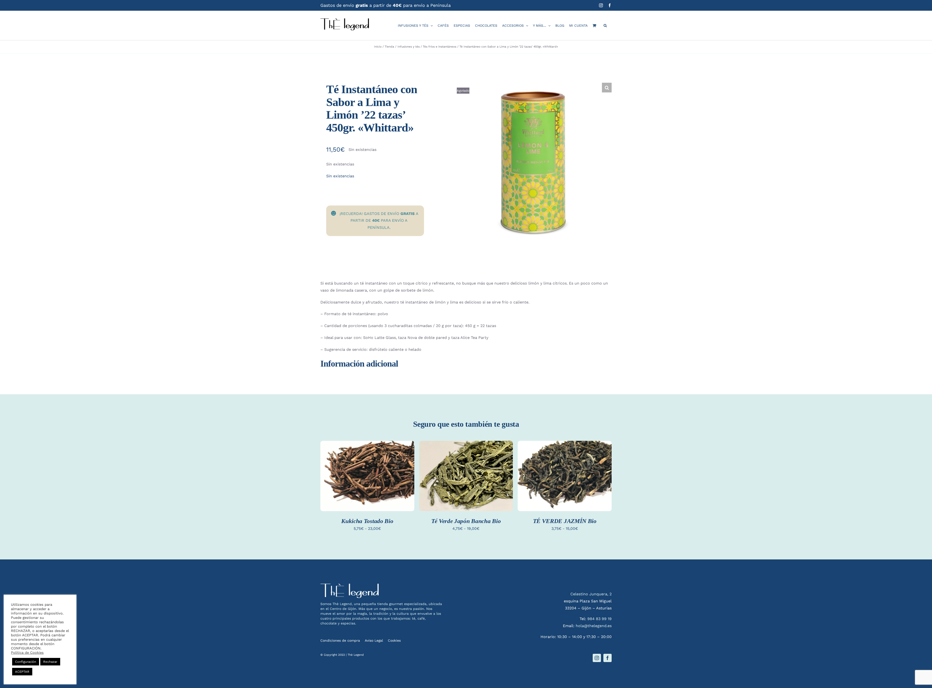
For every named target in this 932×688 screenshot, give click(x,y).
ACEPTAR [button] (22, 671)
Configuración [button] (25, 661)
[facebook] (607, 658)
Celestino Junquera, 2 (591, 594)
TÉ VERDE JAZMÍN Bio (565, 521)
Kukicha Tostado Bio (367, 521)
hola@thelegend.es (594, 625)
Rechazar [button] (50, 661)
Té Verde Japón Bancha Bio (466, 521)
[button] (605, 25)
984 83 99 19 (599, 618)
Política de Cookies (27, 652)
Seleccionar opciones (367, 472)
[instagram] (597, 658)
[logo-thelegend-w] (349, 585)
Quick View (367, 481)
